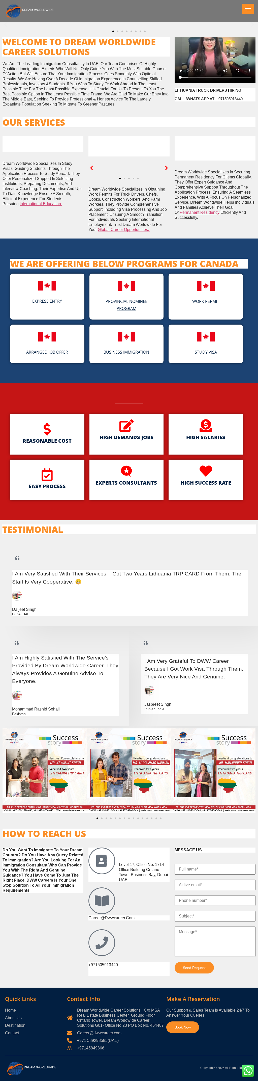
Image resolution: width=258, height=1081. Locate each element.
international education (40, 204)
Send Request (194, 968)
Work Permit (205, 301)
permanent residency (200, 212)
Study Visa (206, 352)
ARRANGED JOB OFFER (47, 352)
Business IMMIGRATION (126, 352)
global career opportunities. (124, 229)
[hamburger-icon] (248, 9)
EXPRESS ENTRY (47, 301)
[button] (6, 24)
